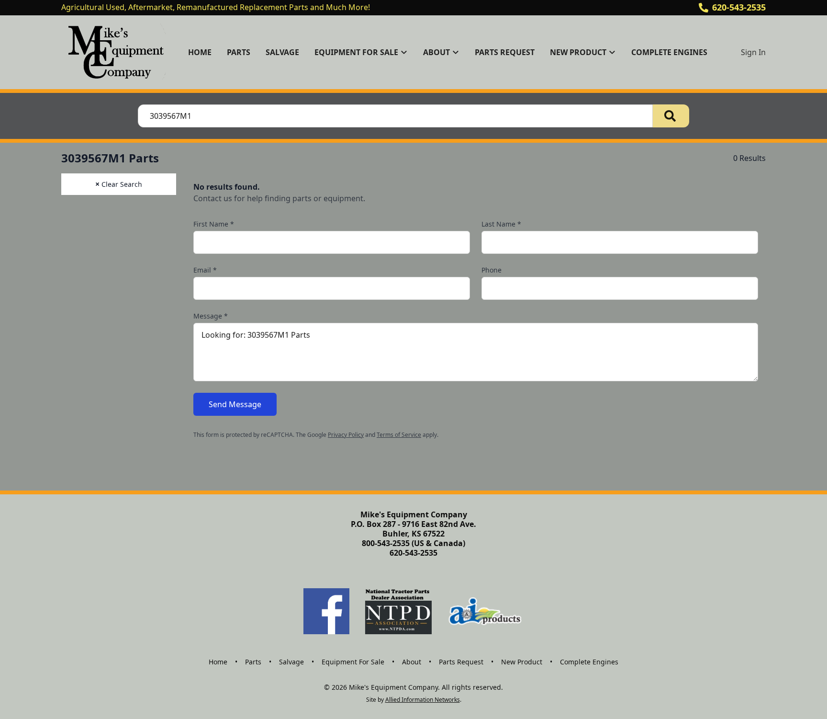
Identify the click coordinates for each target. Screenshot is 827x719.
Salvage (282, 52)
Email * (205, 269)
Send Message (235, 404)
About (411, 661)
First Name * (213, 223)
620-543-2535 (739, 7)
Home (200, 52)
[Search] (671, 115)
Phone (491, 269)
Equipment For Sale (353, 661)
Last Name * (501, 223)
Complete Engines (669, 52)
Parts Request (505, 52)
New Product (521, 661)
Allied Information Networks (422, 700)
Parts (238, 52)
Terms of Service (399, 435)
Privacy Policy (346, 435)
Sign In (753, 52)
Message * (210, 315)
